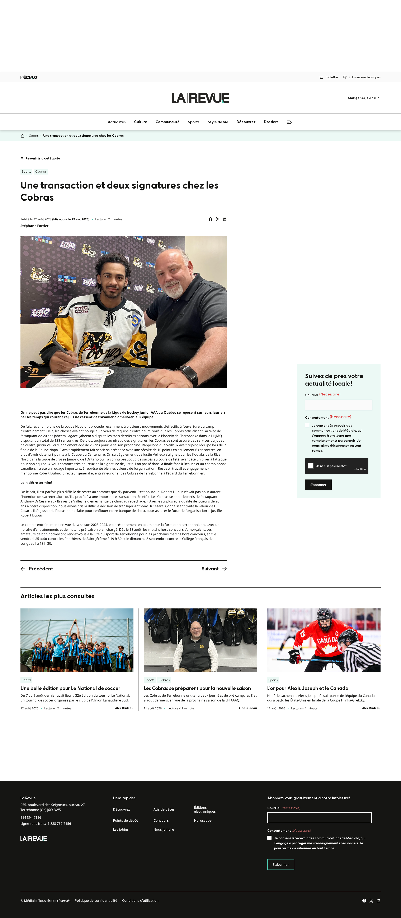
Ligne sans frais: (45, 824)
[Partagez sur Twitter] (217, 219)
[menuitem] (364, 98)
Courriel (322, 395)
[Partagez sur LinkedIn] (224, 219)
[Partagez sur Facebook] (210, 219)
